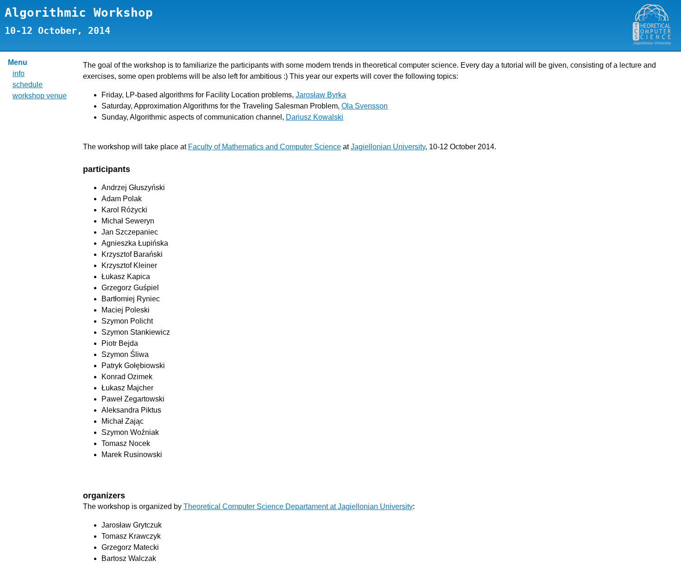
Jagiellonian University (388, 147)
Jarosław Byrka (321, 95)
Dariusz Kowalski (314, 117)
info (19, 73)
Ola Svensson (364, 106)
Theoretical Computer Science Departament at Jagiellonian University (298, 506)
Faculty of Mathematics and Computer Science (264, 147)
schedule (28, 85)
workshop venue (40, 96)
